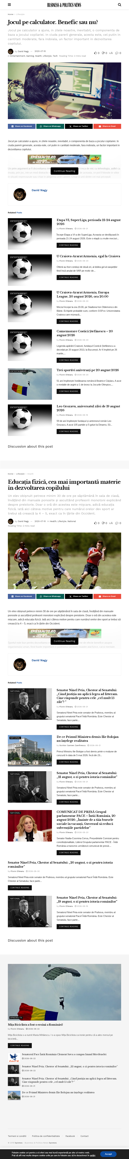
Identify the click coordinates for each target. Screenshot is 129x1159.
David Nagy (23, 51)
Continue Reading (70, 244)
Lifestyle (20, 14)
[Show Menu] (9, 4)
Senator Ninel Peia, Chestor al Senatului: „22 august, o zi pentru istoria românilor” (70, 1066)
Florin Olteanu (66, 228)
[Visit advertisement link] (64, 159)
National (71, 521)
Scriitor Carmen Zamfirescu (72, 745)
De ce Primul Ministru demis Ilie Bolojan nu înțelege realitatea (58, 1092)
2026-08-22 (33, 1029)
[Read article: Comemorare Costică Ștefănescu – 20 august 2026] (30, 345)
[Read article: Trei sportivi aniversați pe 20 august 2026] (30, 384)
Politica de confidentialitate (46, 1136)
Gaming (30, 56)
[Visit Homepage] (64, 5)
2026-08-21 (82, 228)
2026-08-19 (82, 415)
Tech (55, 56)
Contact (85, 1136)
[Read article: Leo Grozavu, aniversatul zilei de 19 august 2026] (30, 420)
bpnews (18, 1143)
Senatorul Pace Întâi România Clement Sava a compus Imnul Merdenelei (64, 1054)
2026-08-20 (82, 261)
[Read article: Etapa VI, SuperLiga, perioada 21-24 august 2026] (30, 234)
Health (38, 56)
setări (92, 1155)
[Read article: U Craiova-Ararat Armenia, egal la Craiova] (30, 270)
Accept (108, 1154)
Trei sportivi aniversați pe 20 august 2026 (88, 370)
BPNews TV (16, 1018)
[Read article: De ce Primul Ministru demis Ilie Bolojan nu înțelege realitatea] (30, 750)
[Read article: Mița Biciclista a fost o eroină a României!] (64, 992)
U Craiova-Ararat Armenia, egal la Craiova (88, 256)
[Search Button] (119, 4)
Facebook (70, 1136)
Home (10, 14)
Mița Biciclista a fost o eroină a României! (35, 1024)
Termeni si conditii (17, 1136)
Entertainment (17, 56)
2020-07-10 (40, 51)
